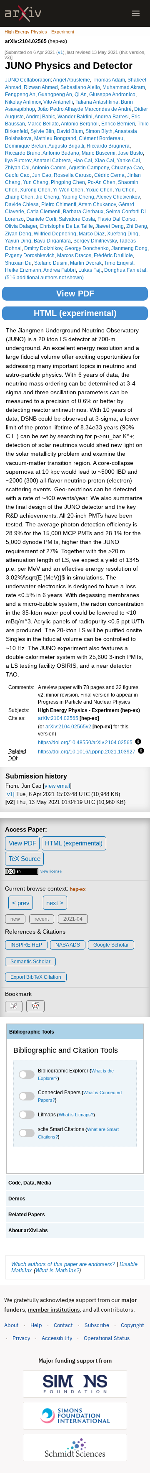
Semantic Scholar (30, 962)
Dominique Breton (25, 145)
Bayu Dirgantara (52, 240)
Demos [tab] (16, 1198)
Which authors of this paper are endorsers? (63, 1264)
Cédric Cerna (109, 175)
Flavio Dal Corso (116, 219)
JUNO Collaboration (28, 79)
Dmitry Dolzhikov (43, 248)
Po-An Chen (101, 182)
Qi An (81, 94)
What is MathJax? (57, 1270)
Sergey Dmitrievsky (95, 240)
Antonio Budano (60, 153)
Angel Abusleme (71, 79)
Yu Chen (125, 189)
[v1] (10, 794)
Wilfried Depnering (55, 233)
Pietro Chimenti (58, 204)
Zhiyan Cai (17, 167)
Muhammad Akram (123, 87)
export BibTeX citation (35, 977)
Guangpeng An (55, 94)
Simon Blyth (98, 131)
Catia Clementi (43, 211)
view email (57, 786)
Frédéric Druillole (113, 255)
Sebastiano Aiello (80, 87)
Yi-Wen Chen (68, 189)
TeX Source (24, 858)
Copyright (132, 1325)
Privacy (21, 1338)
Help (36, 1325)
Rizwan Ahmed (41, 87)
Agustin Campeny (89, 167)
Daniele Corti (41, 219)
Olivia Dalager (21, 226)
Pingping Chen (68, 182)
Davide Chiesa (22, 204)
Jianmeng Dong (129, 248)
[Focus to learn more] (136, 742)
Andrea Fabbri (59, 270)
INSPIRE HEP (26, 945)
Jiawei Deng (109, 226)
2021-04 (72, 919)
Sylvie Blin (42, 131)
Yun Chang (35, 182)
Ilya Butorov (18, 160)
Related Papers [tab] (26, 1214)
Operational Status (107, 1338)
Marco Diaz (92, 233)
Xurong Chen (35, 189)
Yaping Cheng (78, 196)
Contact (63, 1325)
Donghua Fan (119, 270)
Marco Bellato (43, 123)
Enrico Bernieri (118, 123)
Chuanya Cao (127, 167)
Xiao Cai (104, 160)
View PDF (75, 293)
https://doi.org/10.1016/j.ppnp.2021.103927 (86, 751)
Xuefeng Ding (122, 233)
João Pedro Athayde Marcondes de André (85, 109)
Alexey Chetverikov (118, 196)
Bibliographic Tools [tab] (31, 1031)
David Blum (70, 131)
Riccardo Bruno (22, 153)
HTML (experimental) (75, 313)
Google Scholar (111, 945)
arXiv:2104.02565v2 (68, 726)
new (15, 919)
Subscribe (97, 1325)
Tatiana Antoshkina (96, 102)
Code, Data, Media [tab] (29, 1182)
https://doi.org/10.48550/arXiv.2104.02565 (85, 742)
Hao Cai (82, 160)
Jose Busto (130, 153)
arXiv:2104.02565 (58, 718)
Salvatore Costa (77, 219)
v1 (60, 52)
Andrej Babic (40, 116)
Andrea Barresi (112, 116)
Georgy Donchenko (87, 248)
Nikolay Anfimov (23, 102)
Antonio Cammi (49, 167)
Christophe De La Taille (66, 226)
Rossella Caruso (73, 175)
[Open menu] (136, 13)
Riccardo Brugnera (108, 145)
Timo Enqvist (118, 262)
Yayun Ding (18, 240)
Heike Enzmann (23, 270)
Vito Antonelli (58, 102)
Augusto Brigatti (66, 145)
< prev (21, 902)
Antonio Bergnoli (80, 123)
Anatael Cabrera (52, 160)
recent (42, 919)
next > (54, 902)
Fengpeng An (20, 94)
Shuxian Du (18, 262)
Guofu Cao (17, 175)
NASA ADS (67, 945)
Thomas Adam (108, 79)
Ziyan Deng (18, 233)
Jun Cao (41, 175)
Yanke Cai (128, 160)
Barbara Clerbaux (83, 211)
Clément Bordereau (101, 138)
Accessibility (57, 1338)
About (11, 1325)
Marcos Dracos (74, 255)
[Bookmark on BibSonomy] (13, 1006)
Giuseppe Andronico (112, 94)
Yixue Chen (99, 189)
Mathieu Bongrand (55, 138)
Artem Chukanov (97, 204)
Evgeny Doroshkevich (30, 255)
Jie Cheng (47, 196)
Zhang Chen (19, 196)
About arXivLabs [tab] (28, 1230)
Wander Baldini (75, 116)
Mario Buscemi (98, 153)
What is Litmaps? (76, 1114)
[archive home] (23, 13)
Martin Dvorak (86, 262)
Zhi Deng (136, 226)
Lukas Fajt (90, 270)
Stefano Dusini (51, 262)
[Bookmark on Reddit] (35, 1006)
